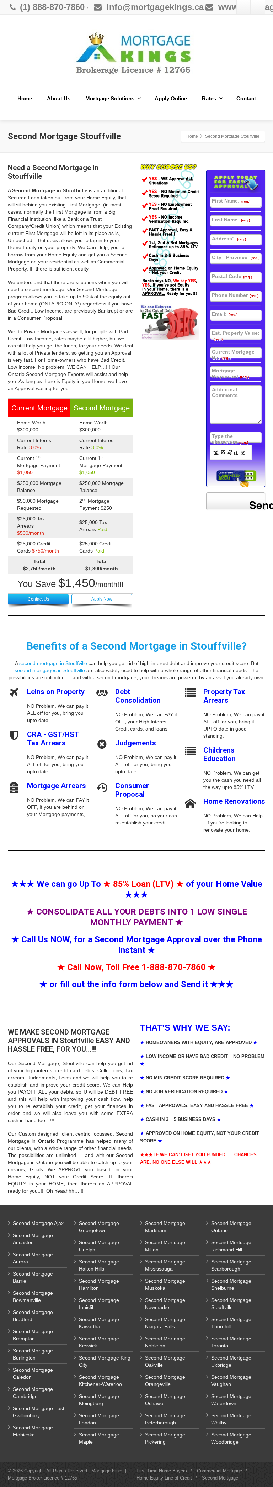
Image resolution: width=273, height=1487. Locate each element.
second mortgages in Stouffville (50, 670)
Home (24, 98)
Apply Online (171, 98)
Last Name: (231, 219)
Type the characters (230, 439)
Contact (246, 98)
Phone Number (235, 295)
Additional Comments (225, 392)
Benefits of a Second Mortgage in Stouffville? (136, 646)
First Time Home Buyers (161, 1470)
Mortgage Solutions (109, 98)
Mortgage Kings (107, 1470)
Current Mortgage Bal (233, 354)
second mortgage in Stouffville (53, 663)
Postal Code (232, 276)
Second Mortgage (220, 1478)
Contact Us (38, 599)
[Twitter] (258, 7)
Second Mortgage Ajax (38, 1223)
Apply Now (101, 599)
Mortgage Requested (230, 373)
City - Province (235, 257)
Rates (209, 98)
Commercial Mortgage (219, 1470)
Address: (229, 238)
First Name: (231, 201)
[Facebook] (244, 7)
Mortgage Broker (25, 1478)
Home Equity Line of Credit (164, 1478)
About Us (58, 98)
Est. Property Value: (235, 335)
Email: (224, 314)
